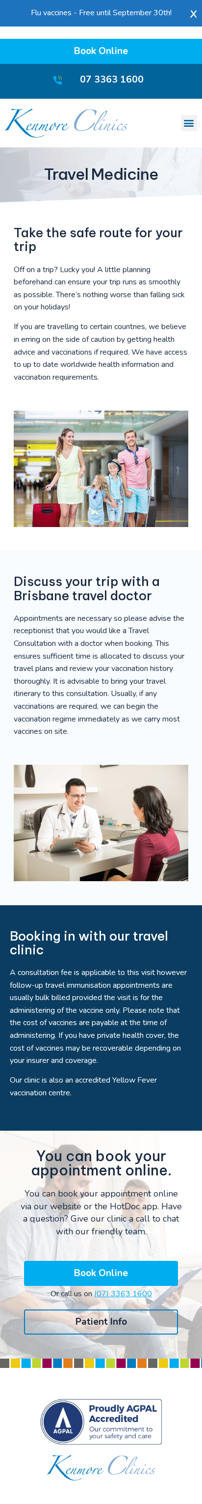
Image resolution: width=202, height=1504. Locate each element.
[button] (189, 123)
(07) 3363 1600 (123, 1293)
